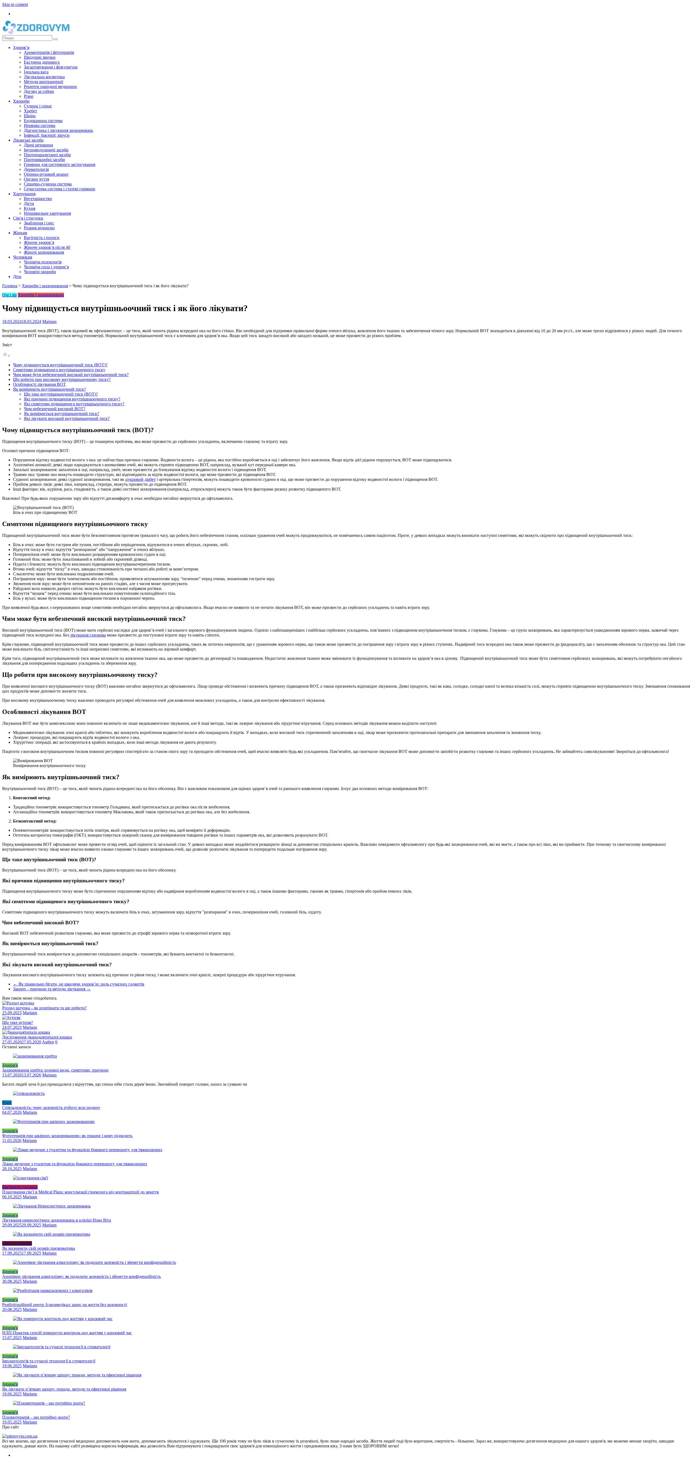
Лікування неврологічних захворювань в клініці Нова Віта (56, 1220)
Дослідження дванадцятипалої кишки (37, 1037)
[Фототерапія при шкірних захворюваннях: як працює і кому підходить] (54, 1121)
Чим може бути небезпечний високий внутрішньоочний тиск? (71, 374)
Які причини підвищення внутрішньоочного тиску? (72, 399)
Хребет (30, 111)
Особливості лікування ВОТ (39, 384)
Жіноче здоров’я (39, 242)
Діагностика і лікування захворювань (58, 130)
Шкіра (29, 115)
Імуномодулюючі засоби (46, 150)
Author (48, 1042)
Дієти (29, 203)
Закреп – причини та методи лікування (52, 989)
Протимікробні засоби (44, 159)
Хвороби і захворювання (45, 285)
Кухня (29, 208)
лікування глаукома (88, 635)
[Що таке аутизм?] (11, 1017)
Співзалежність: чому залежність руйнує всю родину (51, 1107)
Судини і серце (38, 106)
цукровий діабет (140, 479)
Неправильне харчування (47, 213)
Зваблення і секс (39, 223)
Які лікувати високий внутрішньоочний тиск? (67, 418)
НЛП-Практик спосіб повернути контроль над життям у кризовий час (67, 1332)
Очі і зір (9, 295)
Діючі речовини (38, 145)
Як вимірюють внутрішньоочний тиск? (49, 389)
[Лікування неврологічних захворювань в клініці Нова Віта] (52, 1206)
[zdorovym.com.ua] (19, 1436)
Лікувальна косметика (44, 76)
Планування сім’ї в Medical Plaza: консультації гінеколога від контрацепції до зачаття (80, 1192)
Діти (17, 276)
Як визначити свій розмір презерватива (38, 1248)
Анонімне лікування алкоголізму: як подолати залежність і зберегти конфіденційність (81, 1276)
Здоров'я (10, 1065)
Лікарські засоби (28, 140)
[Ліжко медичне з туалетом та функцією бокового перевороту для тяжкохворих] (87, 1149)
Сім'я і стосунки (17, 1243)
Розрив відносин (39, 228)
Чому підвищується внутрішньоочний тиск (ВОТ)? (60, 365)
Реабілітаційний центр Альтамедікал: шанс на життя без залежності (64, 1304)
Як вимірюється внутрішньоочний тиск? (61, 413)
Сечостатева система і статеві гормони (59, 189)
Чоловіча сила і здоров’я (46, 267)
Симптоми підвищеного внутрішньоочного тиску (59, 369)
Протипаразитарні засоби (47, 154)
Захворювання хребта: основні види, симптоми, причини (55, 1070)
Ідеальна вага (36, 72)
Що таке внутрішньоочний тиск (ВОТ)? (61, 394)
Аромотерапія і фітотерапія (49, 52)
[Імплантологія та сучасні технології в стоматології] (61, 1346)
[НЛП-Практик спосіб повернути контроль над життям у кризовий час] (63, 1318)
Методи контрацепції (43, 81)
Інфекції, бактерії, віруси (47, 135)
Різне (28, 96)
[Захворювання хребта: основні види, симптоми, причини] (35, 1056)
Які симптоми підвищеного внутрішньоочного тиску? (74, 404)
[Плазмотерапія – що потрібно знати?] (49, 1403)
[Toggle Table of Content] (6, 355)
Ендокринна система (43, 120)
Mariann (49, 321)
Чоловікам (22, 257)
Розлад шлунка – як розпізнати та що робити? (44, 1008)
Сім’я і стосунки (28, 218)
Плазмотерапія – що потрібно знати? (36, 1417)
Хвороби (21, 101)
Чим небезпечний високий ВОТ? (54, 408)
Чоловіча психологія (42, 262)
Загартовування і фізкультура (50, 67)
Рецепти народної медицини (50, 86)
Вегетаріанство (38, 198)
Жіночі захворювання (44, 252)
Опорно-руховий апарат (46, 174)
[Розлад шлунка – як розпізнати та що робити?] (18, 1003)
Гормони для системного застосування (59, 164)
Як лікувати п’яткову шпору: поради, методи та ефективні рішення (64, 1389)
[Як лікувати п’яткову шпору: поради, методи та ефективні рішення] (77, 1375)
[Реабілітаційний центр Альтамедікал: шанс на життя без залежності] (53, 1290)
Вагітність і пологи (41, 237)
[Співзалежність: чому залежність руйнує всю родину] (29, 1093)
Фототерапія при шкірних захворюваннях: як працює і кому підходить (67, 1135)
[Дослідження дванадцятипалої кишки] (26, 1032)
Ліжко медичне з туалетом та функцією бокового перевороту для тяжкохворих (74, 1163)
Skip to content (15, 4)
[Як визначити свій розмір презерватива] (51, 1234)
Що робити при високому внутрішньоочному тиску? (62, 379)
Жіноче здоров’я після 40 (47, 247)
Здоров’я (21, 47)
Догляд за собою (39, 91)
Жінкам (20, 232)
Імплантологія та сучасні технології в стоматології (48, 1361)
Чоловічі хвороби (40, 271)
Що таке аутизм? (17, 1022)
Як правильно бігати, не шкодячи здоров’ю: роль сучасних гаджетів (78, 984)
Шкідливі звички (39, 57)
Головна (9, 285)
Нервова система (39, 125)
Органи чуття (36, 179)
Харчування (24, 193)
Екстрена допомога (42, 62)
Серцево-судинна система (48, 184)
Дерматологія (36, 169)
